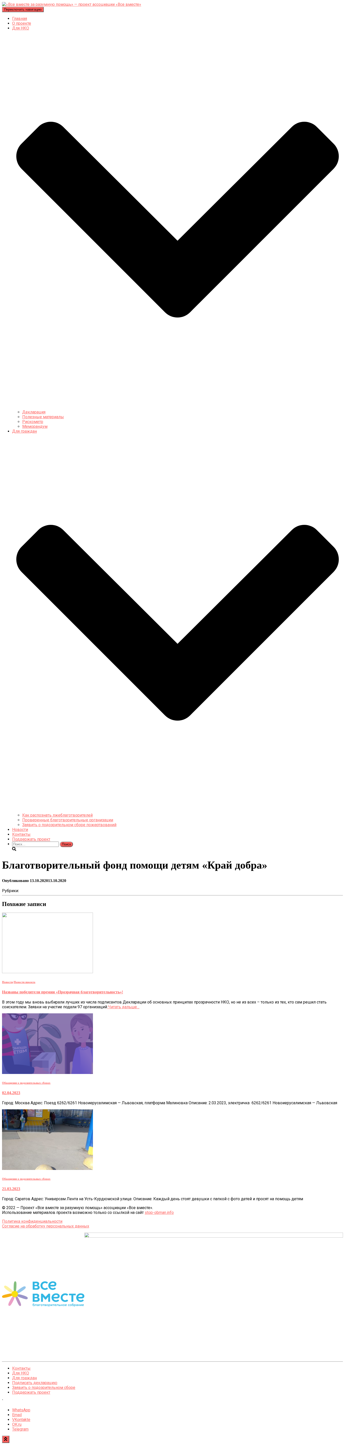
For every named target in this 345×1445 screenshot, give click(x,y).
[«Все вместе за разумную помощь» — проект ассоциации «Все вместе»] (71, 4)
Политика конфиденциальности (32, 1221)
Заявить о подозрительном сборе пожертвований (69, 824)
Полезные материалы (43, 416)
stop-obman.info (159, 1212)
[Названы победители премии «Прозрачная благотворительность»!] (47, 971)
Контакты (21, 834)
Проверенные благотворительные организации (67, 820)
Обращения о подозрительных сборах (26, 1082)
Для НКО (20, 1373)
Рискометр (32, 421)
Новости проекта (24, 982)
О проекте (21, 23)
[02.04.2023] (47, 1072)
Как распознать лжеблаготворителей (57, 815)
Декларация (33, 412)
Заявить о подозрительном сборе (43, 1387)
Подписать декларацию (34, 1382)
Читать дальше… (123, 1007)
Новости (20, 829)
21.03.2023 (11, 1189)
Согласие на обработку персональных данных (45, 1226)
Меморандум (34, 426)
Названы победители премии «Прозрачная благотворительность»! (62, 992)
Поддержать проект (31, 839)
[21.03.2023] (47, 1168)
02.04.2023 (11, 1093)
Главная (19, 18)
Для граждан (24, 1378)
